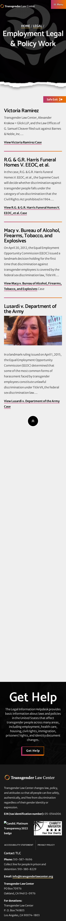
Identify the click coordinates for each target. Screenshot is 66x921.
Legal (37, 26)
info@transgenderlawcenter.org (32, 876)
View (7, 283)
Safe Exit (52, 99)
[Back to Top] (33, 421)
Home (25, 26)
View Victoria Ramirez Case (23, 142)
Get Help (33, 751)
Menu (60, 4)
